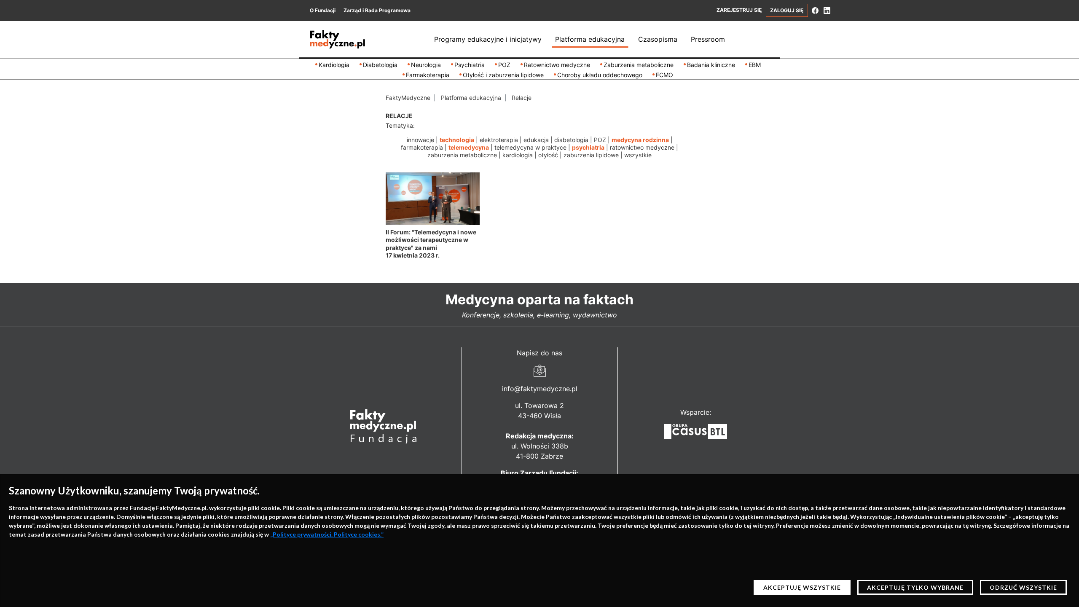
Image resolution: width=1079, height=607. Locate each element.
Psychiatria (469, 64)
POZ (504, 64)
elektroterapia (499, 139)
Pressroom (708, 39)
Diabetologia (380, 64)
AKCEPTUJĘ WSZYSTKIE (802, 587)
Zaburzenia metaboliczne (639, 64)
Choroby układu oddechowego (599, 74)
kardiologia (517, 154)
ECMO (664, 74)
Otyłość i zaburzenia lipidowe (503, 74)
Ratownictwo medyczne (557, 64)
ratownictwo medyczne (642, 147)
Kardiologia (334, 64)
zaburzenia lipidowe (591, 154)
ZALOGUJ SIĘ (786, 10)
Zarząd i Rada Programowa (377, 10)
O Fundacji (323, 10)
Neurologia (426, 64)
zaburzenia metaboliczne (462, 154)
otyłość (548, 154)
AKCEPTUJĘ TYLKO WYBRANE (915, 587)
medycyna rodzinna (640, 139)
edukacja (536, 139)
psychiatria (588, 147)
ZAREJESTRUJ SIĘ (739, 10)
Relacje (521, 97)
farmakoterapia (422, 147)
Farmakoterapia (427, 74)
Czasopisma (657, 39)
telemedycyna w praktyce (530, 147)
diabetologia (571, 139)
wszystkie (638, 154)
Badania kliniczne (711, 64)
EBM (755, 64)
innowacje (420, 139)
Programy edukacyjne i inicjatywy (488, 39)
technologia (457, 139)
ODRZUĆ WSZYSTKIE (1023, 587)
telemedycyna (468, 147)
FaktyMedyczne (408, 97)
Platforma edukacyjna (590, 39)
